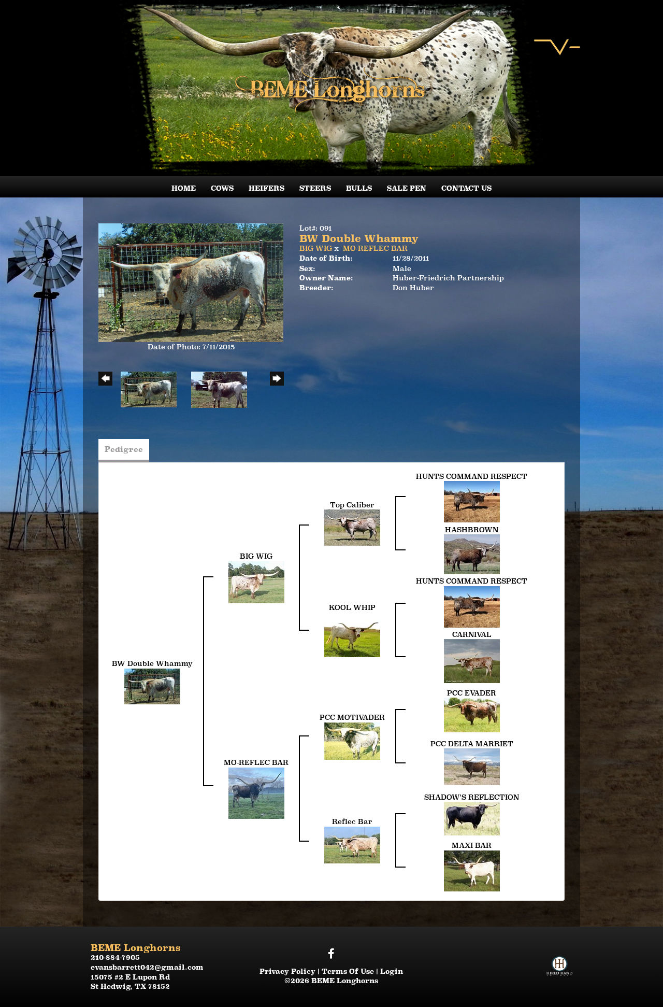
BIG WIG (315, 248)
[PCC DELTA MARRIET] (472, 766)
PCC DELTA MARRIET (471, 744)
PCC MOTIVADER (352, 717)
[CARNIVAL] (472, 660)
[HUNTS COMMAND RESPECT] (472, 501)
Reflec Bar (352, 821)
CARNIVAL (472, 634)
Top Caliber (352, 505)
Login (391, 971)
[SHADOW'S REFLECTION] (472, 818)
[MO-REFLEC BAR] (256, 792)
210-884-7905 (115, 957)
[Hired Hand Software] (559, 957)
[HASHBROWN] (472, 553)
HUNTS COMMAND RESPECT (471, 476)
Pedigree (124, 449)
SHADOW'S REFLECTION (471, 797)
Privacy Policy (287, 971)
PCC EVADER (471, 693)
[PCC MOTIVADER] (352, 740)
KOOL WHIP (352, 607)
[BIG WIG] (256, 581)
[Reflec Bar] (352, 844)
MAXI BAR (472, 845)
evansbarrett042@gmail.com (147, 967)
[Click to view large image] (190, 282)
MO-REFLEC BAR (375, 248)
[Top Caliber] (352, 527)
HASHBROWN (471, 530)
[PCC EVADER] (472, 714)
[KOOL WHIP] (352, 634)
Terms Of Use (348, 971)
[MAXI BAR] (472, 870)
